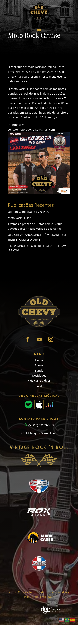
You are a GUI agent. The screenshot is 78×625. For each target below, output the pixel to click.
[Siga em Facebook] (27, 340)
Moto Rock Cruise (19, 218)
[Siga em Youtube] (39, 340)
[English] (62, 619)
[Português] (67, 619)
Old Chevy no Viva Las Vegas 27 (29, 212)
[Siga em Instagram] (51, 340)
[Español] (72, 619)
